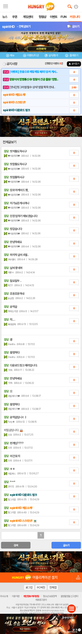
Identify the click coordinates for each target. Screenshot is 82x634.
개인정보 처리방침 (31, 596)
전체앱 (52, 587)
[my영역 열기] (5, 6)
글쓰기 (75, 26)
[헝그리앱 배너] (41, 561)
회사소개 (4, 596)
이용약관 (15, 596)
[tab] (10, 56)
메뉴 (12, 55)
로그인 (29, 587)
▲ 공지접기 (74, 63)
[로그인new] (76, 5)
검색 (16, 545)
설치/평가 (53, 55)
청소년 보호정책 (50, 596)
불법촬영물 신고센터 (69, 596)
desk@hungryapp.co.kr (53, 610)
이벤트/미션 (32, 55)
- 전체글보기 (23, 26)
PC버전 (41, 587)
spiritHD (8, 26)
